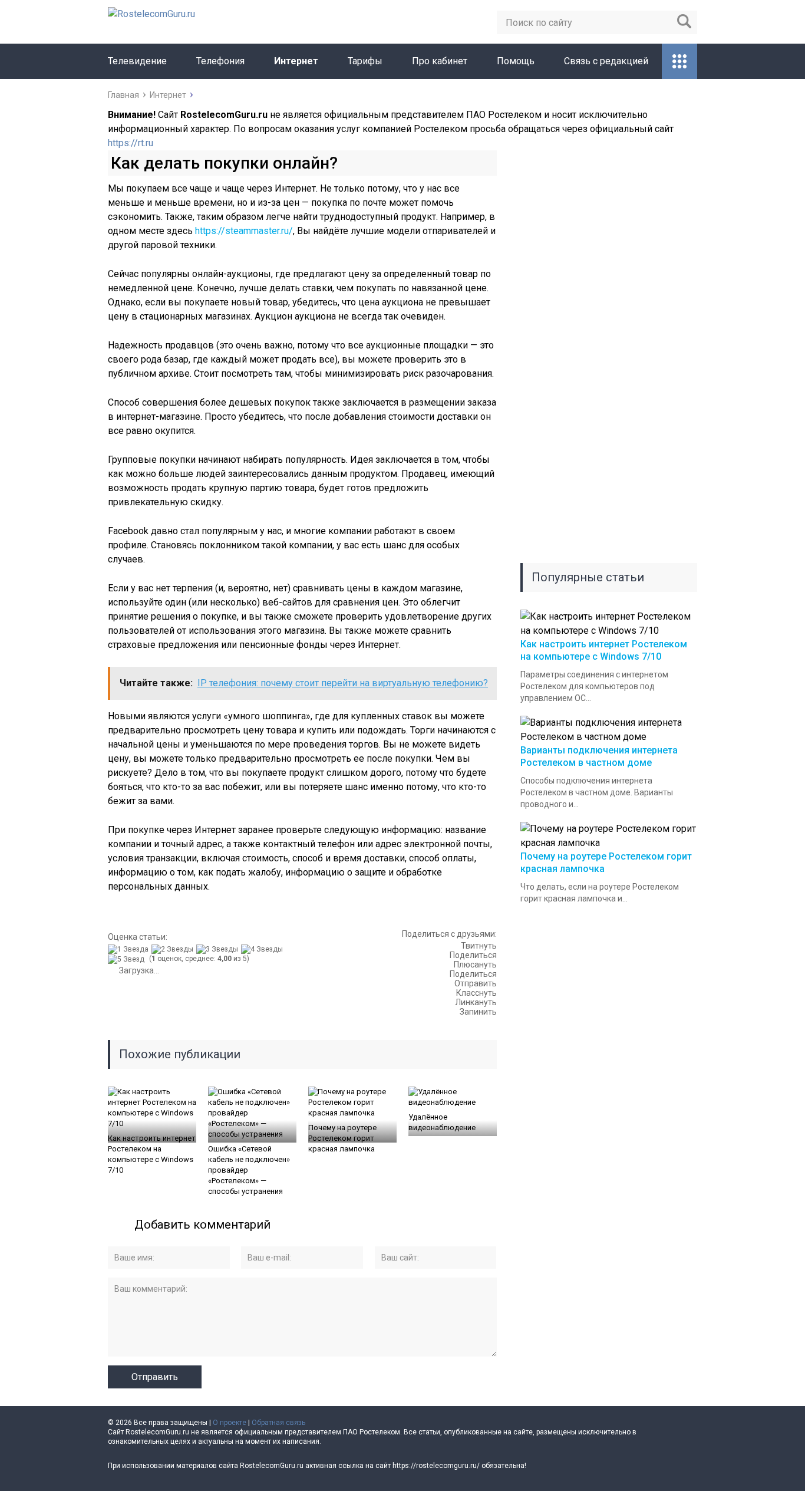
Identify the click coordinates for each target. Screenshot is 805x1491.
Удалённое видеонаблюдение (442, 1122)
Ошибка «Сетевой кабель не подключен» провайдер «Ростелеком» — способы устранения (249, 1170)
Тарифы (365, 61)
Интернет (296, 61)
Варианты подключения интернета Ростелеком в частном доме (599, 756)
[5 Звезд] (127, 959)
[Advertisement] (608, 357)
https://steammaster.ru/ (244, 230)
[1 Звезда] (129, 949)
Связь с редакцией (606, 61)
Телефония (220, 61)
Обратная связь (278, 1422)
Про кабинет (439, 61)
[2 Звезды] (173, 949)
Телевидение (137, 61)
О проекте (229, 1422)
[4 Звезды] (263, 949)
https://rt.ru (130, 143)
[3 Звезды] (218, 949)
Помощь (516, 61)
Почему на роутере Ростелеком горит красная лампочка (342, 1138)
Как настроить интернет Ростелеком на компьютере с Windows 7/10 (152, 1154)
